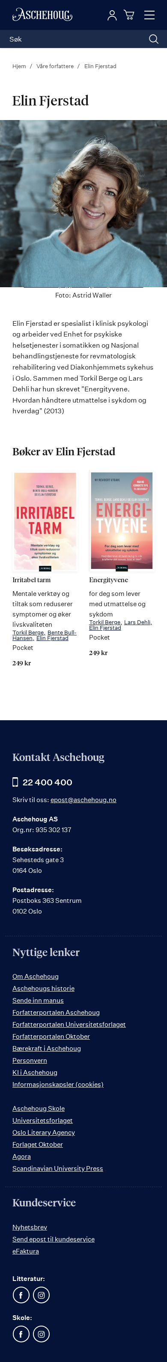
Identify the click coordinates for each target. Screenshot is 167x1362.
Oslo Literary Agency (43, 1132)
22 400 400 (47, 782)
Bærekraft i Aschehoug (46, 1048)
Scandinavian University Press (57, 1168)
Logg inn (112, 15)
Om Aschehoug (35, 976)
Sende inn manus (38, 1000)
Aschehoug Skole (38, 1108)
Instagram (41, 1295)
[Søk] (153, 39)
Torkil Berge (28, 632)
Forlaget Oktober (37, 1144)
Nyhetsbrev (29, 1227)
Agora (21, 1156)
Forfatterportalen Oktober (51, 1036)
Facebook (21, 1295)
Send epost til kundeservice (53, 1239)
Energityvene (108, 580)
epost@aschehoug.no (83, 800)
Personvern (29, 1060)
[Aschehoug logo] (42, 15)
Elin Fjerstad (52, 637)
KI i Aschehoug (34, 1072)
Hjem (19, 66)
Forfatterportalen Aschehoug (56, 1012)
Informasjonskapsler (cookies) (58, 1084)
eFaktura (25, 1251)
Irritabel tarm (31, 580)
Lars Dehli (137, 622)
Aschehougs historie (43, 988)
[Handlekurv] (130, 14)
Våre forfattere (55, 66)
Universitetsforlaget (42, 1120)
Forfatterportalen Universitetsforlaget (69, 1024)
